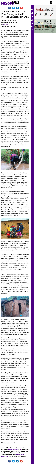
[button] (51, 2)
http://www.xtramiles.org (14, 449)
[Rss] (32, 29)
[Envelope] (32, 26)
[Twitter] (32, 23)
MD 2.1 (5, 24)
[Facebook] (32, 20)
